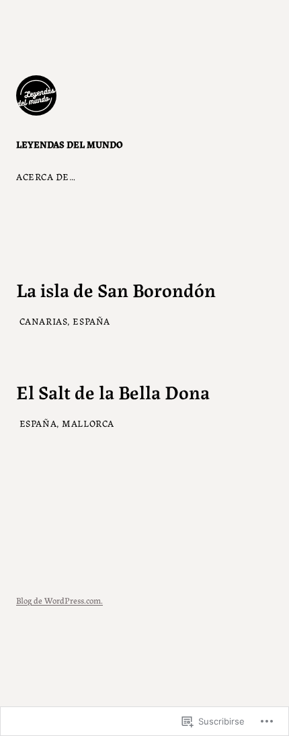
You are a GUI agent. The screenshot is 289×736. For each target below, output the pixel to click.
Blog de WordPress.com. (59, 600)
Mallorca (88, 423)
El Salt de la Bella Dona (113, 391)
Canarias (43, 320)
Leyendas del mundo (69, 144)
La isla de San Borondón (116, 289)
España (91, 320)
